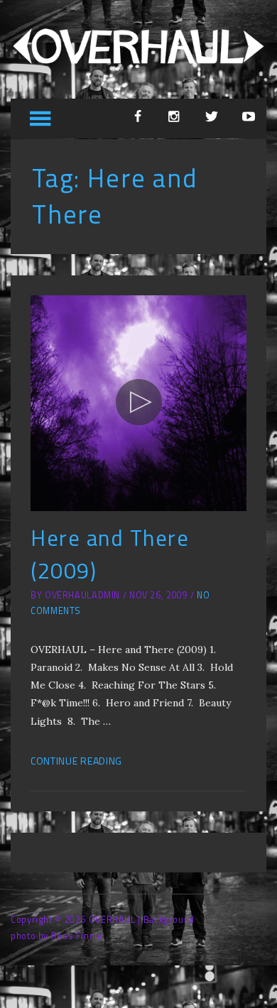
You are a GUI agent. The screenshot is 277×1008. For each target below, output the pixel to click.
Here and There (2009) (110, 554)
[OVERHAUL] (138, 68)
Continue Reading (76, 760)
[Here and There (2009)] (138, 403)
